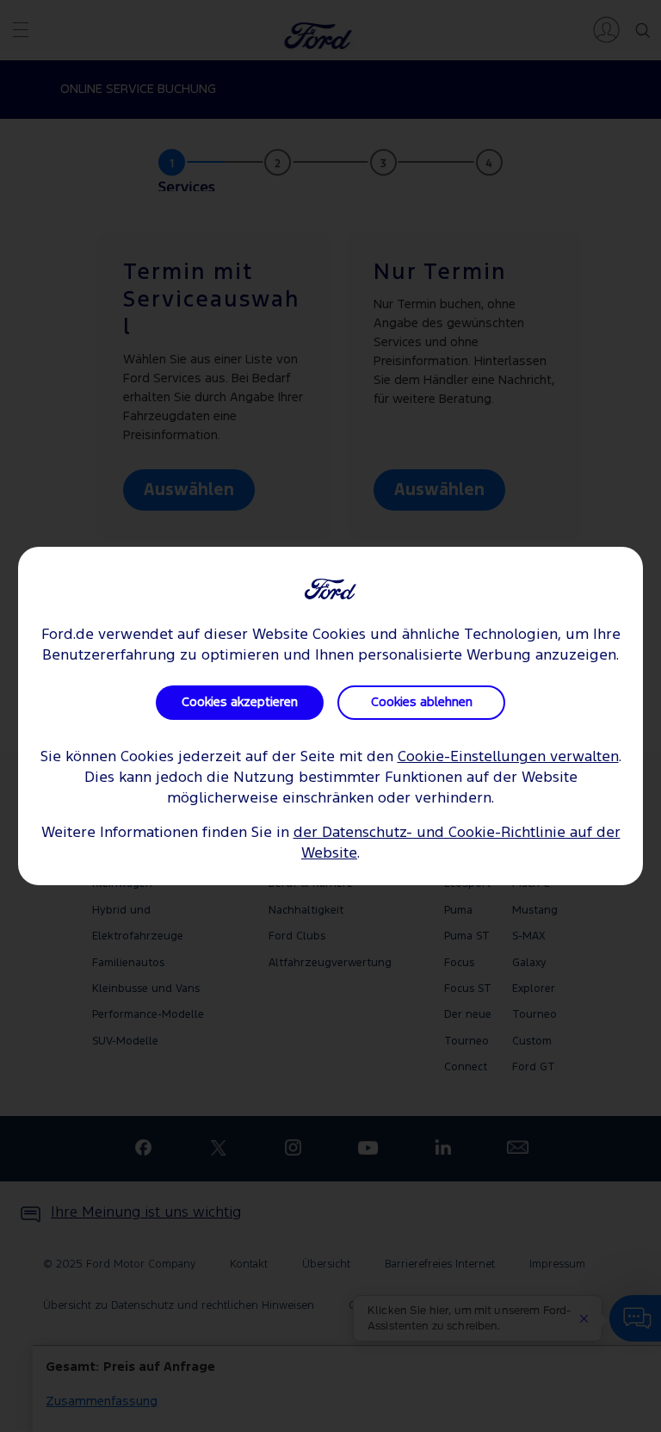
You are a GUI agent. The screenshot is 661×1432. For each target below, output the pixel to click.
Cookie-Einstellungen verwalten (508, 757)
